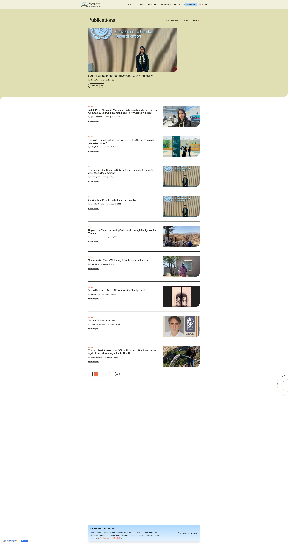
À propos (131, 4)
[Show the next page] (123, 374)
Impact (141, 4)
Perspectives (164, 4)
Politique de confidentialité (110, 538)
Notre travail (152, 4)
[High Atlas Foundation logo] (91, 4)
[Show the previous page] (90, 374)
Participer (176, 4)
